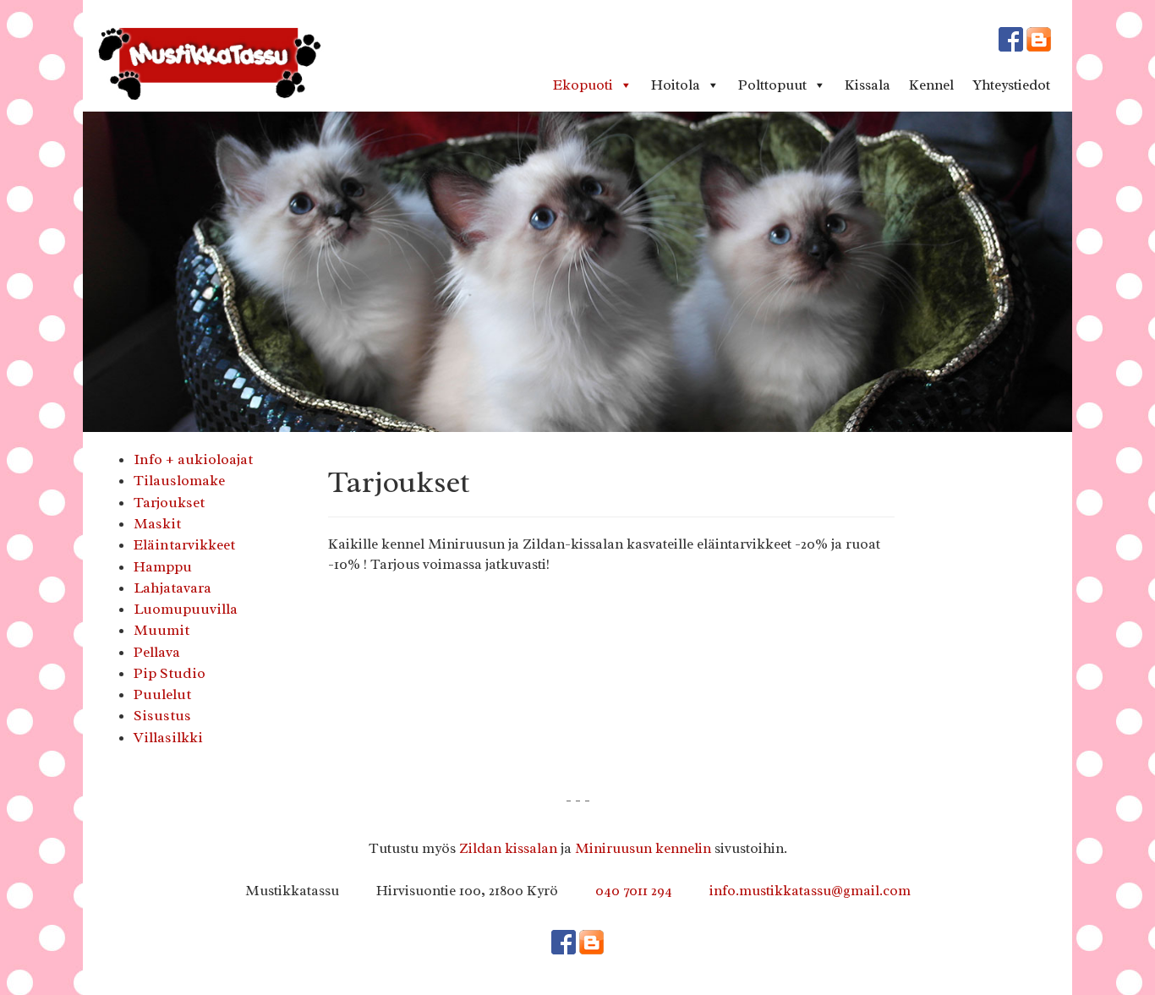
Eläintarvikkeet (184, 544)
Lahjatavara (172, 587)
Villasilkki (168, 737)
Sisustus (162, 715)
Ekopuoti (583, 85)
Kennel (931, 85)
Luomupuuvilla (186, 608)
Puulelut (162, 694)
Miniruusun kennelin (643, 848)
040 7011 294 (633, 890)
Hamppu (163, 566)
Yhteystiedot (1011, 85)
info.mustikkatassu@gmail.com (810, 890)
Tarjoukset (169, 502)
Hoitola (675, 85)
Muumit (161, 630)
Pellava (157, 651)
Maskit (157, 523)
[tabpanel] (577, 272)
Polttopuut (772, 85)
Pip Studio (169, 673)
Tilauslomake (179, 480)
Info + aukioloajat (193, 459)
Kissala (867, 85)
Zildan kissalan (508, 848)
